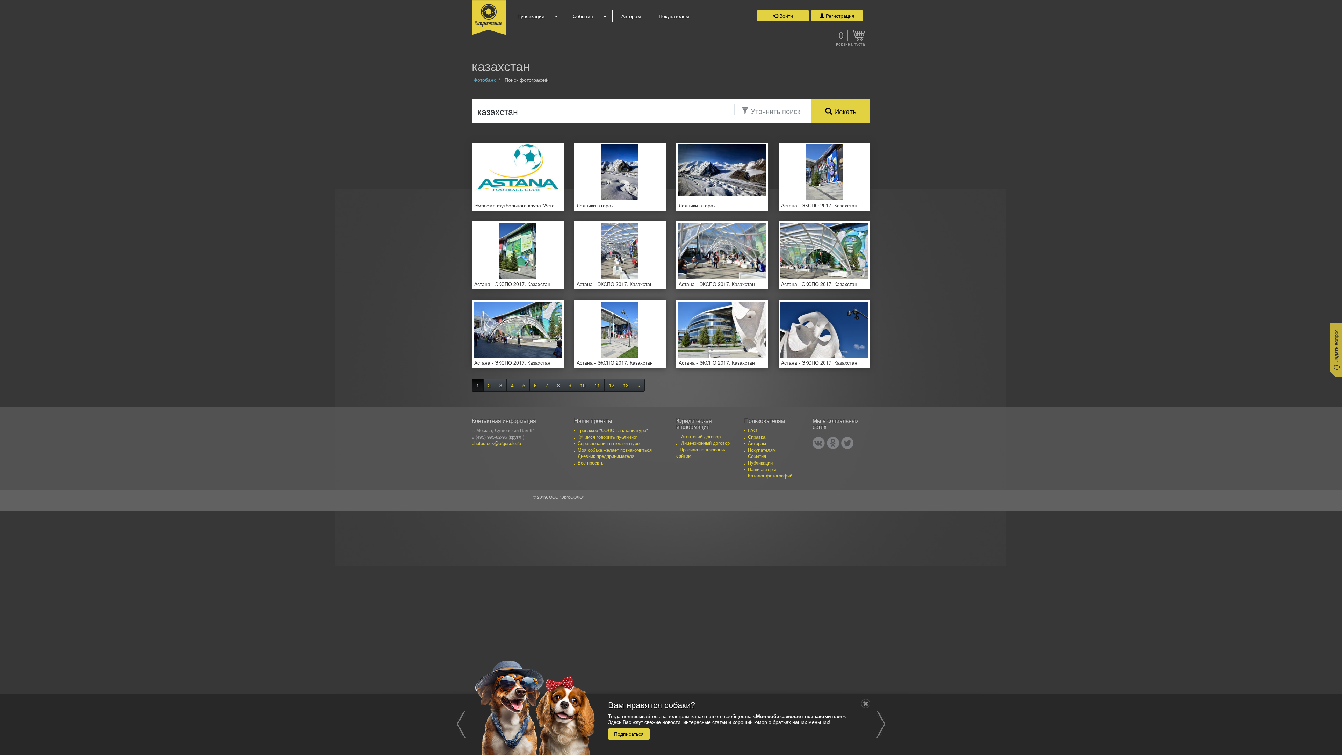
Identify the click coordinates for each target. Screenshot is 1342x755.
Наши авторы (762, 469)
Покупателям (674, 16)
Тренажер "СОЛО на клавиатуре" (613, 430)
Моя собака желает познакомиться (615, 449)
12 (611, 385)
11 (597, 385)
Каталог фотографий (770, 475)
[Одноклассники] (833, 443)
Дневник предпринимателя (606, 456)
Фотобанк (485, 79)
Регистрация (839, 15)
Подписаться (629, 733)
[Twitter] (847, 443)
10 (583, 385)
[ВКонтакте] (819, 443)
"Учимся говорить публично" (608, 436)
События (583, 16)
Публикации (530, 16)
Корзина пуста (850, 44)
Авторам (631, 16)
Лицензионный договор (705, 442)
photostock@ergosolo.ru (496, 443)
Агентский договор (701, 436)
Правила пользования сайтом (701, 452)
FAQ (752, 430)
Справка (756, 436)
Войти (785, 15)
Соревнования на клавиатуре (609, 443)
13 (626, 385)
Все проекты (591, 462)
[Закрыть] (865, 703)
